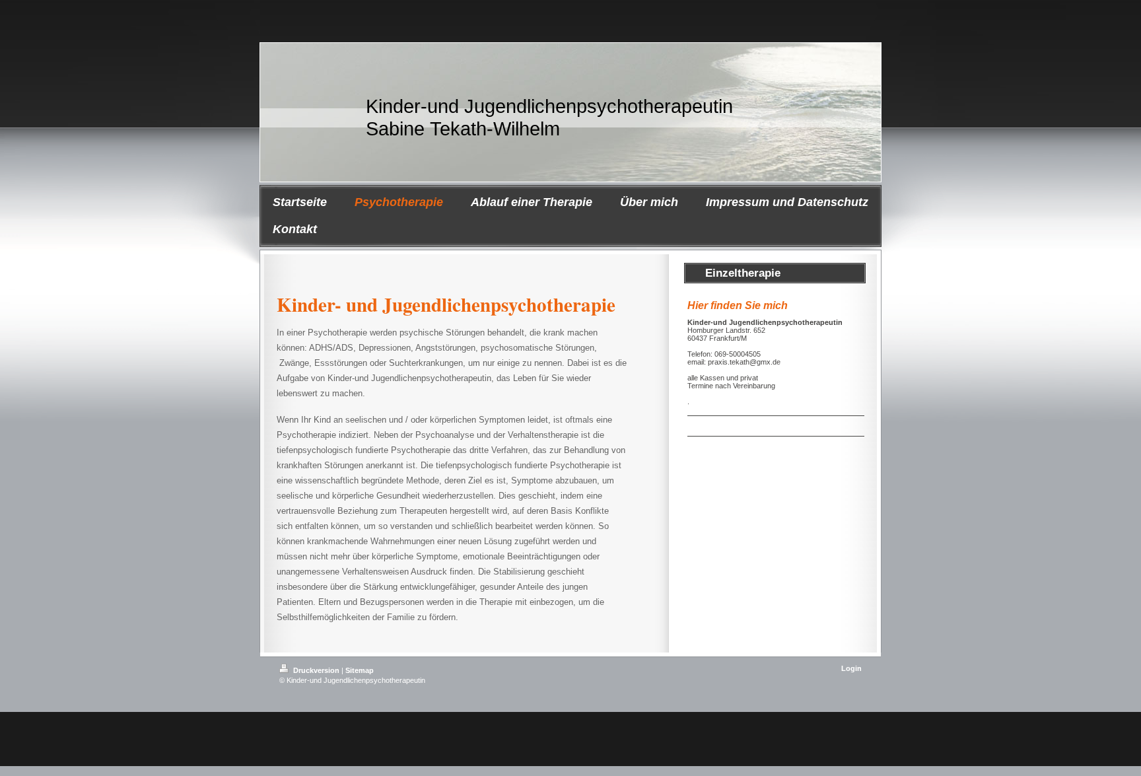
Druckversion (316, 670)
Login (851, 668)
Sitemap (359, 670)
